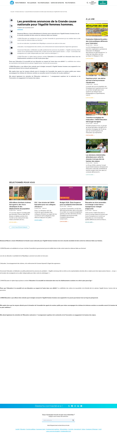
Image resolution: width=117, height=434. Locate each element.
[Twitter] (69, 406)
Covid (99, 429)
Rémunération (64, 429)
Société (18, 429)
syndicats (31, 3)
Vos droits (70, 429)
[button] (11, 20)
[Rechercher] (73, 420)
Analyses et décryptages (93, 34)
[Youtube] (81, 406)
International (77, 429)
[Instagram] (75, 406)
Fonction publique (31, 429)
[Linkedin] (78, 406)
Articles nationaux (19, 11)
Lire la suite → (90, 58)
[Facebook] (72, 406)
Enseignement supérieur (52, 429)
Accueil (12, 11)
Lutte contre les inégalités (53, 431)
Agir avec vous (91, 112)
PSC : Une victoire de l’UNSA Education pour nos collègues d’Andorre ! (45, 204)
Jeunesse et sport (40, 429)
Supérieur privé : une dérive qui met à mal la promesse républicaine (95, 80)
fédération (20, 3)
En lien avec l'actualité (93, 150)
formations (70, 3)
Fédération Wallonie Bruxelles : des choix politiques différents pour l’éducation (97, 41)
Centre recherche (57, 3)
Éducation (23, 429)
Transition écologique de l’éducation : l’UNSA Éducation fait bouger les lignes (96, 120)
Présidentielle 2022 (66, 431)
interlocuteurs (43, 3)
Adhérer (103, 3)
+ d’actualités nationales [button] (19, 227)
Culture (83, 429)
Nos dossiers (89, 197)
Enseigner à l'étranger (92, 429)
